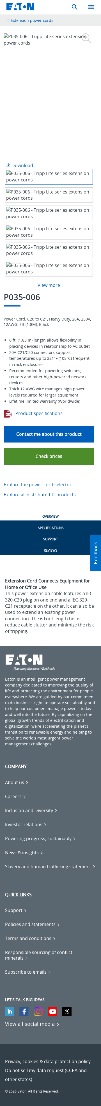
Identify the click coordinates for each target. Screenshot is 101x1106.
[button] (49, 456)
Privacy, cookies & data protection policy (48, 1061)
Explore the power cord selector (38, 484)
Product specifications (38, 413)
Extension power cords (32, 20)
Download (21, 165)
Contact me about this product (49, 434)
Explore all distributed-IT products (40, 495)
